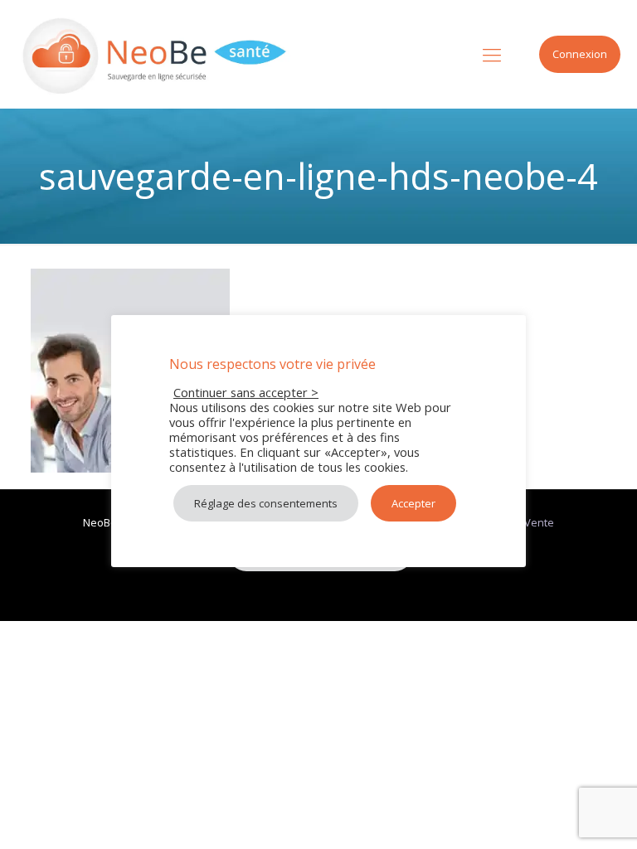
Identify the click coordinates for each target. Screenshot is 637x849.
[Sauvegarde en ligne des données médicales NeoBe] (155, 54)
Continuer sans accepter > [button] (245, 392)
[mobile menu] (492, 54)
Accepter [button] (413, 503)
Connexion (579, 53)
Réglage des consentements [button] (266, 503)
